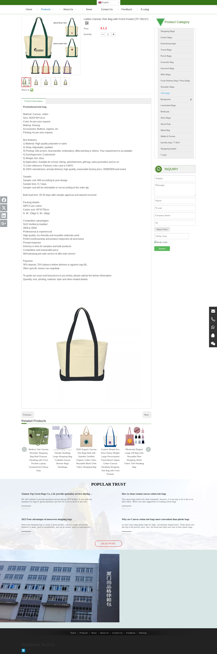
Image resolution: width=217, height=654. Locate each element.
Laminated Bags (168, 105)
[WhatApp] (213, 327)
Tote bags (165, 93)
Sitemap (143, 633)
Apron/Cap (166, 124)
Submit (162, 248)
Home (73, 633)
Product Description (34, 101)
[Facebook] (3, 199)
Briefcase (165, 111)
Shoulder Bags (167, 87)
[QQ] (213, 335)
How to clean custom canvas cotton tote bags (144, 494)
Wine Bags (166, 74)
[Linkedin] (23, 650)
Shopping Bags (168, 31)
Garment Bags (167, 68)
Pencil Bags (166, 56)
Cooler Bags (166, 37)
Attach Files (162, 229)
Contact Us (117, 633)
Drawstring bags (168, 43)
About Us (104, 633)
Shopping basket (168, 149)
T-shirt (164, 155)
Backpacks (166, 99)
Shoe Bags (166, 118)
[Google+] (3, 223)
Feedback (130, 633)
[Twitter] (3, 207)
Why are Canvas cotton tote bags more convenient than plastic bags (155, 519)
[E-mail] (213, 311)
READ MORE (108, 543)
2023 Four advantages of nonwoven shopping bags (46, 519)
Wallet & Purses (168, 136)
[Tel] (213, 319)
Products (84, 633)
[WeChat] (213, 343)
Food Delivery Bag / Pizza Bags (175, 80)
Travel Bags (166, 50)
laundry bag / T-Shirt (170, 142)
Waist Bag (165, 130)
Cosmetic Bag (167, 62)
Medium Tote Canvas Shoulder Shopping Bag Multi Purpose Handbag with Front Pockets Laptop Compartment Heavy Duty (38, 460)
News (94, 633)
